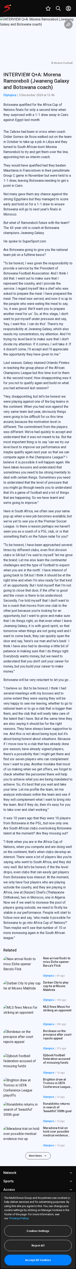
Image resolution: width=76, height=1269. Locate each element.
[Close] (69, 1198)
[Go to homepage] (7, 8)
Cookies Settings (38, 1231)
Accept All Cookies (38, 1260)
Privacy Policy (19, 1218)
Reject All (37, 1245)
